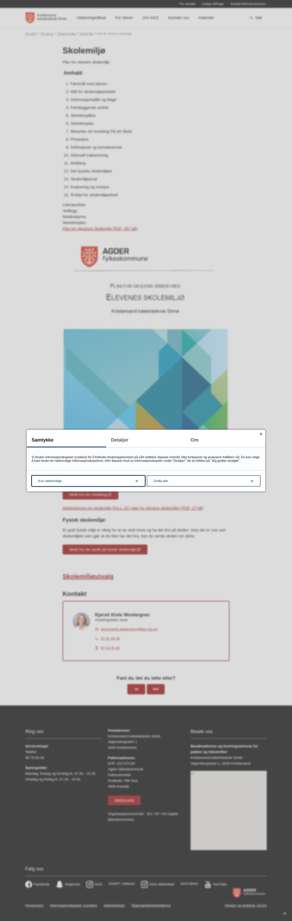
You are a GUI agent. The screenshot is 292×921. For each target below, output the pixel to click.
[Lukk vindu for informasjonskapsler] (261, 434)
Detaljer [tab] (119, 439)
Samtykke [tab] (42, 439)
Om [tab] (194, 439)
